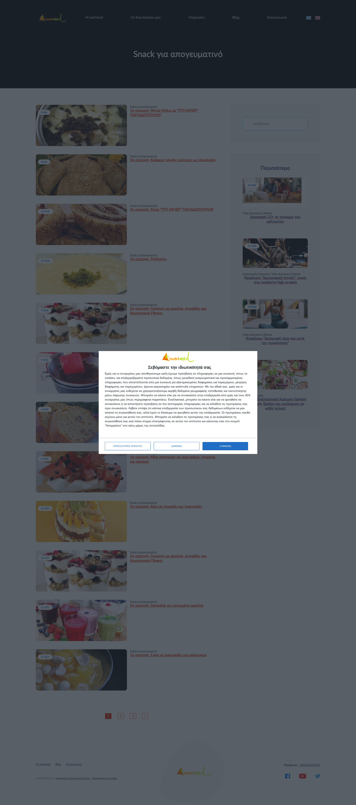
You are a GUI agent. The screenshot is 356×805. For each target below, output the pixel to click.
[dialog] (178, 402)
